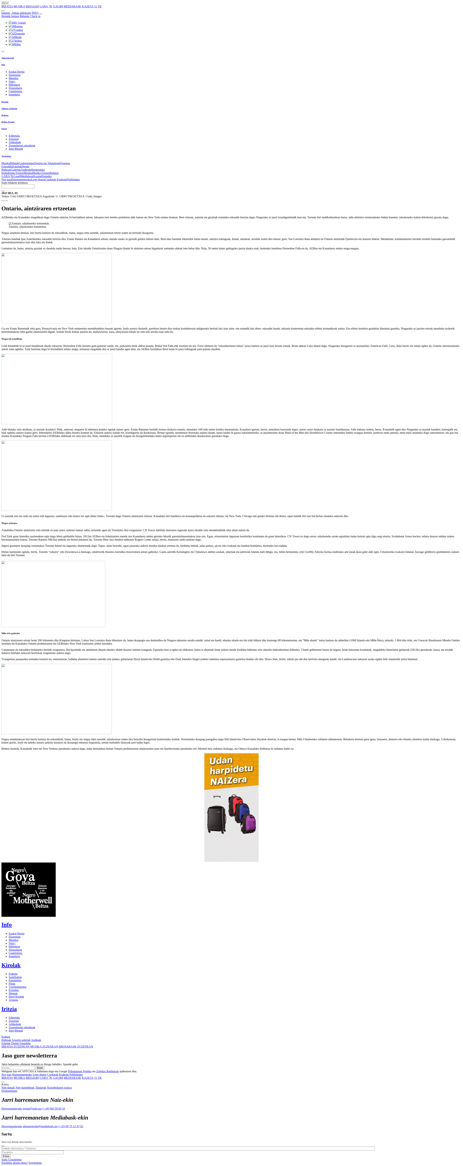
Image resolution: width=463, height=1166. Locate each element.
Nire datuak (8, 1087)
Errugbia (14, 990)
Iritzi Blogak (16, 148)
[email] (6, 200)
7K (50, 6)
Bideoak (6, 169)
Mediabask (27, 176)
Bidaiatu (24, 16)
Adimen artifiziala (9, 108)
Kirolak (4, 102)
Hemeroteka (38, 169)
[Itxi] (2, 1145)
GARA (44, 6)
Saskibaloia (15, 977)
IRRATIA (7, 6)
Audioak (26, 169)
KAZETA (88, 6)
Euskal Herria (16, 71)
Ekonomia (14, 75)
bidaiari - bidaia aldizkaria (16, 12)
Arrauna (13, 999)
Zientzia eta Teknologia (46, 163)
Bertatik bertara (10, 16)
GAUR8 (58, 6)
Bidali (40, 1068)
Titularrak (40, 1087)
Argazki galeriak (21, 1040)
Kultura (5, 115)
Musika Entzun (41, 173)
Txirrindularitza (17, 986)
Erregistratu (35, 1162)
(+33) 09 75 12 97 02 (70, 1126)
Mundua (13, 78)
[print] (2, 200)
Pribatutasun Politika (80, 1071)
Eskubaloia (15, 980)
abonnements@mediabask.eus (40, 1126)
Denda (25, 166)
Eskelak (17, 166)
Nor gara (6, 179)
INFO (35, 12)
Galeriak (16, 169)
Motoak (13, 993)
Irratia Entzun (16, 173)
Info (3, 64)
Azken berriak (7, 58)
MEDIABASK (72, 6)
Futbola (13, 973)
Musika (5, 163)
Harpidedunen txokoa (59, 1087)
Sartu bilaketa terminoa (14, 182)
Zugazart (14, 139)
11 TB (97, 6)
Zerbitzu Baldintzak (107, 1071)
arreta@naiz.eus (32, 1108)
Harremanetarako (21, 179)
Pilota (12, 983)
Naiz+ (12, 81)
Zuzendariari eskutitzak (22, 145)
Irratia (4, 173)
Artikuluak (15, 142)
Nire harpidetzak (25, 1087)
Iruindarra (14, 94)
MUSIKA (19, 6)
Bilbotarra (14, 84)
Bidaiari (54, 173)
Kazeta (37, 176)
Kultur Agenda (7, 122)
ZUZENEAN (15, 1046)
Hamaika (46, 176)
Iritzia (4, 129)
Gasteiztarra (15, 91)
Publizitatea (73, 179)
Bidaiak (14, 163)
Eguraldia (6, 166)
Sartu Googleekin (11, 1159)
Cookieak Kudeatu (56, 179)
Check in (35, 16)
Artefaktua (6, 156)
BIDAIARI (32, 6)
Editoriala (14, 135)
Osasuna (65, 163)
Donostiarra (15, 88)
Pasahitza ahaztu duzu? (14, 1162)
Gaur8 (17, 176)
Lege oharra (38, 179)
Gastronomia (26, 163)
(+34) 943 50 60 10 (53, 1108)
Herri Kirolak (16, 996)
